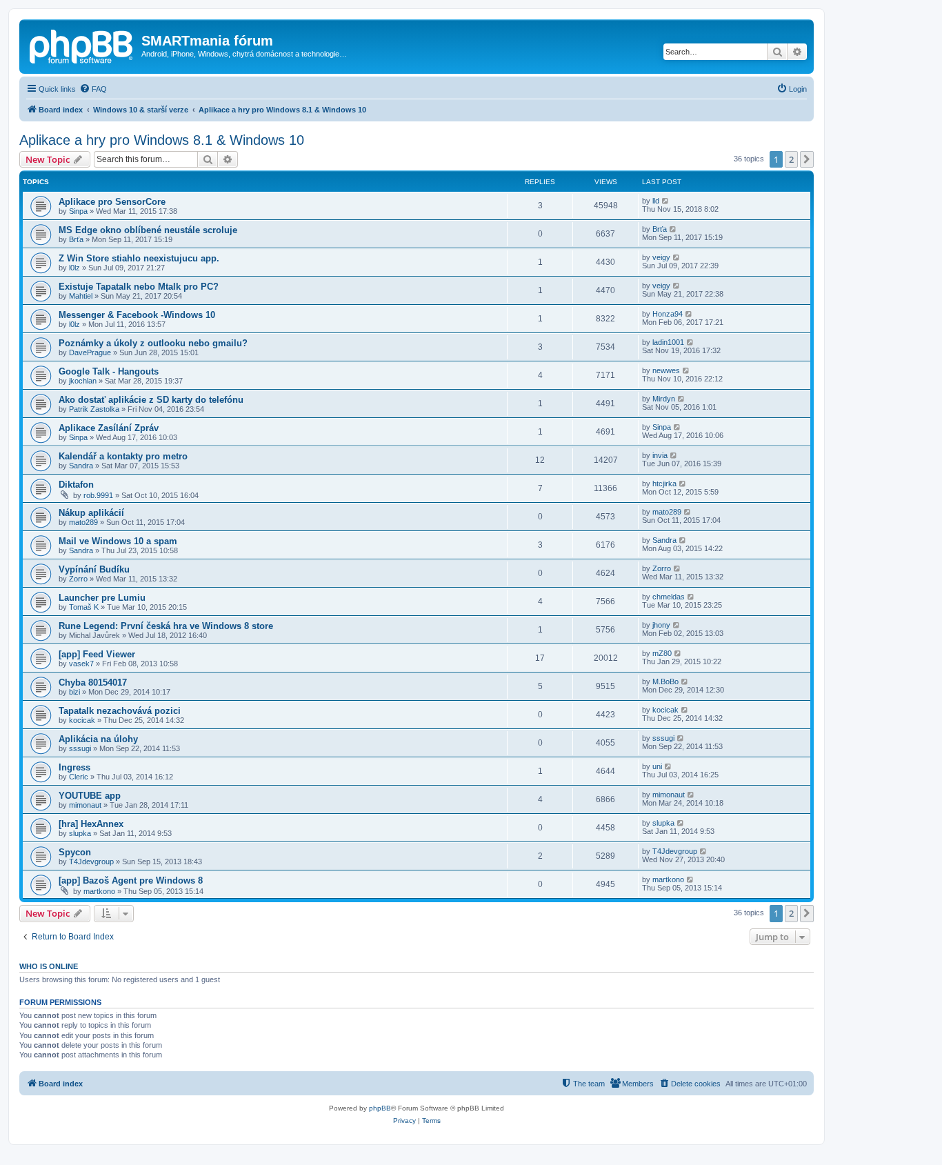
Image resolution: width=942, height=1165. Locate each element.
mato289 (83, 522)
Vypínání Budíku (94, 569)
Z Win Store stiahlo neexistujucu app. (139, 258)
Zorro (78, 579)
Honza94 (667, 314)
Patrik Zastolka (94, 409)
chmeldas (668, 597)
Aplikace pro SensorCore (112, 202)
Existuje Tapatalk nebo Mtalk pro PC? (139, 286)
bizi (74, 692)
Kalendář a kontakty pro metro (123, 456)
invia (660, 455)
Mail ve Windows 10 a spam (118, 541)
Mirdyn (663, 399)
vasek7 (81, 663)
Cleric (78, 777)
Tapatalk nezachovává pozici (120, 711)
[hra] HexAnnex (91, 824)
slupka (80, 833)
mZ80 (662, 653)
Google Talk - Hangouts (109, 371)
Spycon (75, 852)
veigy (661, 257)
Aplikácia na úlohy (98, 739)
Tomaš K (84, 607)
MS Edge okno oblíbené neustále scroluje (148, 230)
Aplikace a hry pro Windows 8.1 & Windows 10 (161, 140)
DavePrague (90, 352)
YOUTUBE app (90, 795)
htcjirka (664, 483)
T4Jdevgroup (91, 861)
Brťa (76, 239)
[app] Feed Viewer (97, 654)
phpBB (380, 1108)
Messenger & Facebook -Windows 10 (137, 315)
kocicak (82, 720)
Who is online (48, 966)
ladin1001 (668, 342)
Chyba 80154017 (93, 682)
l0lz (74, 267)
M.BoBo (665, 681)
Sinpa (78, 211)
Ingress (74, 767)
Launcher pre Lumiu (102, 598)
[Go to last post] (665, 201)
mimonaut (85, 805)
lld (655, 201)
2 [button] (791, 159)
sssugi (80, 748)
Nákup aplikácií (91, 513)
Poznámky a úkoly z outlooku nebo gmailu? (153, 343)
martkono (99, 891)
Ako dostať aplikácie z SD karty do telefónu (151, 400)
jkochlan (83, 381)
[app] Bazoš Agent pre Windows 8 (131, 880)
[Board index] (82, 45)
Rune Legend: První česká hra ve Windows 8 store (166, 626)
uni (657, 766)
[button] (807, 159)
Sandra (81, 465)
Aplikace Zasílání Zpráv (109, 428)
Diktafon (76, 484)
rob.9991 (98, 495)
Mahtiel (80, 296)
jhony (661, 625)
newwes (666, 370)
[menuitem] (93, 89)
